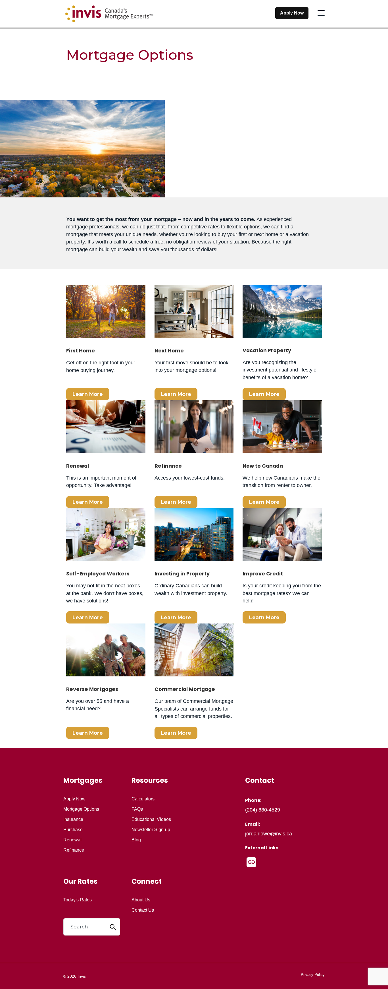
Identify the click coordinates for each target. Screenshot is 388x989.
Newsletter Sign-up (151, 829)
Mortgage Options (81, 809)
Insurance (73, 819)
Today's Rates (77, 900)
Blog (136, 840)
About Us (141, 900)
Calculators (143, 799)
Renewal (72, 840)
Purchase (73, 829)
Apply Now (292, 13)
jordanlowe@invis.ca (268, 834)
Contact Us (143, 910)
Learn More (87, 394)
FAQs (137, 809)
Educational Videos (151, 819)
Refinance (73, 850)
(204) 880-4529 (262, 810)
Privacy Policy (313, 975)
